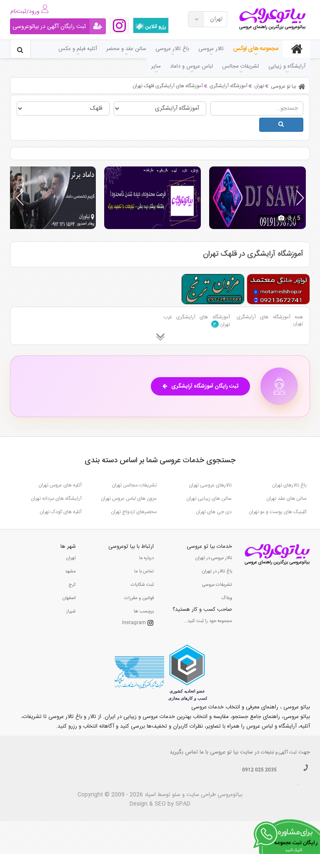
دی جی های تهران (214, 512)
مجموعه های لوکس (255, 49)
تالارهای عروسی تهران (210, 485)
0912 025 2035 (259, 770)
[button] (300, 198)
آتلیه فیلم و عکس (77, 48)
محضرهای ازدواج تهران (134, 512)
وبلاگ (226, 598)
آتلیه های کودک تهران (61, 512)
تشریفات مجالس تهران (134, 485)
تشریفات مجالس (240, 66)
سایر (156, 66)
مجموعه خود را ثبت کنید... (208, 621)
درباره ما (146, 558)
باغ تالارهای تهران (289, 485)
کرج (72, 585)
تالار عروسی (211, 48)
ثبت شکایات (142, 585)
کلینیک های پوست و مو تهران (278, 512)
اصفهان (69, 598)
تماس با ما (144, 571)
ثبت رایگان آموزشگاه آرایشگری (204, 386)
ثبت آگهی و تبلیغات (279, 752)
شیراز (71, 611)
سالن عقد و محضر (126, 48)
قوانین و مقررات (139, 598)
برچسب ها (144, 611)
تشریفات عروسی (217, 585)
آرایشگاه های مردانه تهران (56, 498)
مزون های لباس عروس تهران (129, 498)
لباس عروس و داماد (191, 66)
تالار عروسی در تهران (213, 558)
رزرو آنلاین (155, 27)
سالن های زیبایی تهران (209, 498)
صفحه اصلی (296, 49)
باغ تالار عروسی (172, 48)
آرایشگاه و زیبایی (286, 66)
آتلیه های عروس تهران (60, 485)
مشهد (70, 571)
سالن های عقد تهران (286, 498)
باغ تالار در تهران (217, 571)
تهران (71, 558)
